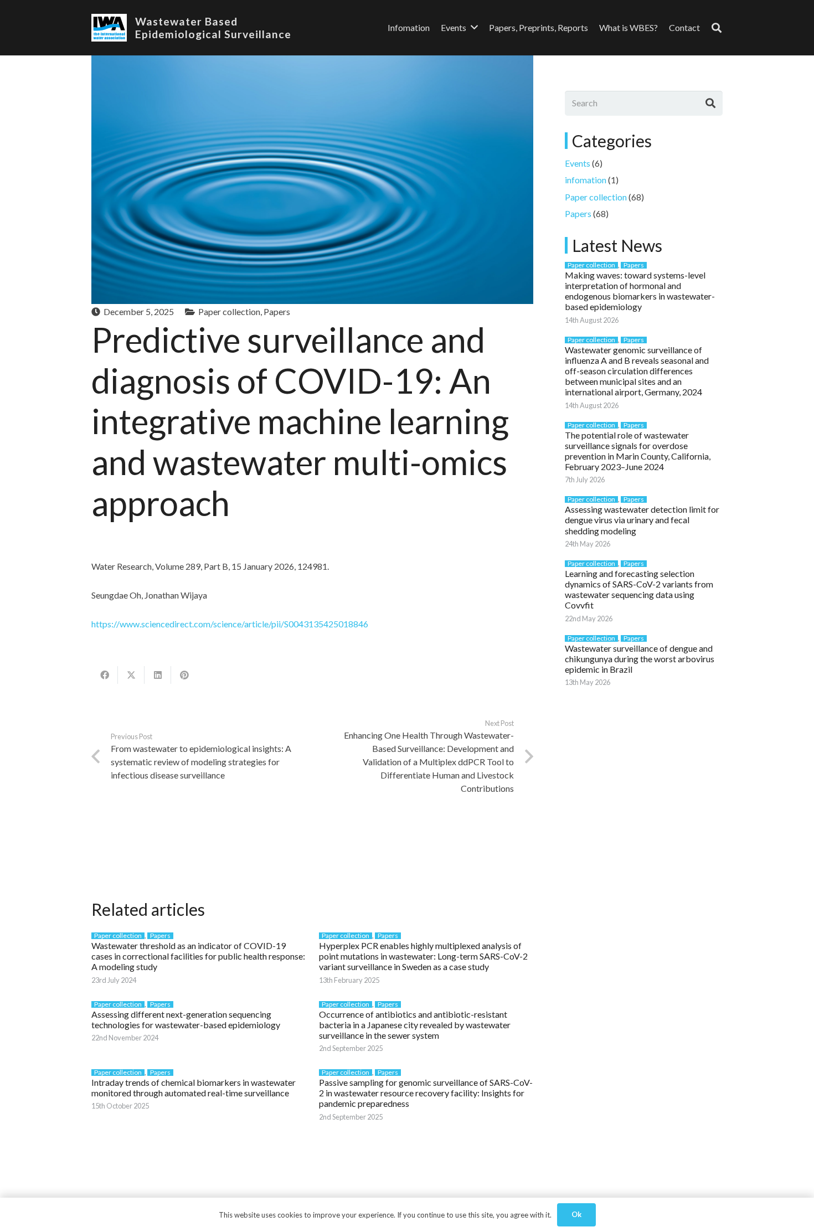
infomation (585, 179)
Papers (277, 311)
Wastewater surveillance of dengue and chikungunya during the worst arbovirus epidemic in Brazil (639, 658)
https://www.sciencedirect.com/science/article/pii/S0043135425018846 (229, 623)
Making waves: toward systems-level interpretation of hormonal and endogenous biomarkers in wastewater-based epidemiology (640, 291)
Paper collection (229, 311)
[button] (716, 28)
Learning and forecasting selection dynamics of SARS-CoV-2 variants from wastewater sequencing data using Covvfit (639, 589)
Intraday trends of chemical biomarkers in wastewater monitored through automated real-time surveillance (193, 1087)
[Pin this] (184, 675)
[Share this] (104, 675)
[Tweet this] (131, 675)
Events (577, 163)
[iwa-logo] (109, 28)
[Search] (710, 103)
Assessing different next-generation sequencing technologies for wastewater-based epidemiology (185, 1019)
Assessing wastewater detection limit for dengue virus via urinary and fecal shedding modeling (642, 519)
